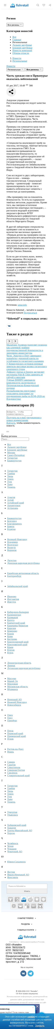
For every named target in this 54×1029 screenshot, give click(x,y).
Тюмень (11, 487)
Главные (16, 39)
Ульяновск (12, 815)
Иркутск (11, 602)
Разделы (25, 924)
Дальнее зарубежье (22, 45)
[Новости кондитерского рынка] (43, 899)
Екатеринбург (14, 576)
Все (14, 37)
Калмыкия (12, 617)
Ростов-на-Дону (15, 749)
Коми (10, 636)
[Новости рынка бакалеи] (33, 906)
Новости (10, 66)
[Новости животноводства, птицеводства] (10, 899)
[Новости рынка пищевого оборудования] (17, 899)
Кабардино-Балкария (18, 612)
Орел (9, 718)
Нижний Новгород (17, 702)
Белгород (12, 521)
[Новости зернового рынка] (36, 899)
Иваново (11, 596)
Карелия (11, 628)
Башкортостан (14, 460)
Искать (27, 891)
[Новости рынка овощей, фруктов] (13, 906)
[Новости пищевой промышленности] (30, 899)
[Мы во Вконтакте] (9, 327)
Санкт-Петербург (16, 455)
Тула (9, 481)
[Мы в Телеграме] (31, 973)
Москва (11, 452)
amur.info (22, 305)
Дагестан (11, 560)
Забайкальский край (17, 586)
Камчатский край (16, 623)
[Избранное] (44, 5)
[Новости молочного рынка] (20, 906)
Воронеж (11, 550)
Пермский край (15, 733)
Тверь (10, 476)
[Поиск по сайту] (38, 5)
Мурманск (12, 689)
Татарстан (12, 458)
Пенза (10, 730)
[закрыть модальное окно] (2, 434)
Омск (10, 715)
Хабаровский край (16, 825)
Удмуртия (12, 812)
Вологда (11, 547)
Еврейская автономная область (23, 573)
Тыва (9, 484)
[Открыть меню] (5, 5)
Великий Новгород (17, 539)
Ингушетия (13, 599)
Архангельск (13, 505)
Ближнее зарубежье (22, 47)
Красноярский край (17, 644)
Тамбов (11, 473)
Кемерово (12, 631)
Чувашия (11, 849)
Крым (10, 647)
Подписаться (30, 312)
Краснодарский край (17, 642)
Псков (10, 739)
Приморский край (16, 736)
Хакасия (11, 828)
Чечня (10, 846)
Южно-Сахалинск (16, 861)
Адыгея (11, 497)
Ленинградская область (19, 663)
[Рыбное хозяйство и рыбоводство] (23, 899)
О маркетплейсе (26, 918)
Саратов (11, 764)
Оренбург (12, 720)
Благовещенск (14, 523)
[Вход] (50, 5)
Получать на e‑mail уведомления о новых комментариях (23, 419)
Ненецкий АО (14, 699)
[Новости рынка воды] (27, 906)
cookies (31, 1016)
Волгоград (12, 544)
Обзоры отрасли (20, 53)
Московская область (17, 686)
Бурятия (11, 529)
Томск (10, 479)
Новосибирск (14, 705)
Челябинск (12, 843)
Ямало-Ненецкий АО (18, 874)
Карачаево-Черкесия (17, 625)
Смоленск (12, 773)
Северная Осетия (16, 770)
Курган (11, 650)
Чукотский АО (14, 851)
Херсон (11, 833)
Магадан (11, 678)
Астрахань (12, 508)
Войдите (10, 423)
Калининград (14, 614)
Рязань (10, 751)
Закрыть (39, 1025)
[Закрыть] (37, 1006)
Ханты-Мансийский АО (19, 830)
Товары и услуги (25, 930)
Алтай (10, 500)
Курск (10, 652)
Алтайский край (15, 502)
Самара (11, 762)
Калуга (10, 620)
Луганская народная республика (23, 668)
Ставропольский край (18, 775)
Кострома (12, 639)
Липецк (11, 665)
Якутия (11, 872)
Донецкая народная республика (23, 563)
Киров (10, 633)
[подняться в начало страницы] (7, 431)
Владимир (12, 542)
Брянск (10, 526)
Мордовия (12, 684)
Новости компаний (22, 50)
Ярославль (12, 877)
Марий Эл (12, 681)
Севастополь (13, 767)
